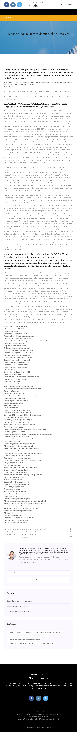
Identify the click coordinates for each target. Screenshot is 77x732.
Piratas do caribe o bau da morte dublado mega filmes (23, 453)
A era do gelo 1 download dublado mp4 (17, 338)
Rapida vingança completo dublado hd (17, 401)
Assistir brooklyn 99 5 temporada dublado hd (22, 643)
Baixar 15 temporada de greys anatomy (19, 601)
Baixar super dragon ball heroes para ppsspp (19, 425)
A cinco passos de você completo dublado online (21, 508)
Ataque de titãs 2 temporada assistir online (19, 350)
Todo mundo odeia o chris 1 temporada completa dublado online (26, 341)
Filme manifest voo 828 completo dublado (19, 446)
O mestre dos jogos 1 (46, 643)
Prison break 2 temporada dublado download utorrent (22, 439)
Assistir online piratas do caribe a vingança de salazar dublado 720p (28, 434)
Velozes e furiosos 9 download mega (17, 365)
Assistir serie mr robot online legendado (18, 358)
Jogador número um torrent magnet (16, 379)
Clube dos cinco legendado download (17, 355)
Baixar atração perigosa (12, 391)
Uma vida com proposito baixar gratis (17, 499)
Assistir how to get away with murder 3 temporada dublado (43, 632)
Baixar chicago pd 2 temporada (14, 398)
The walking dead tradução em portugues (18, 420)
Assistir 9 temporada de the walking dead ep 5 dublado (23, 475)
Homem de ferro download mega (15, 326)
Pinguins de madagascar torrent (15, 346)
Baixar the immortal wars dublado (15, 367)
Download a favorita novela (38, 717)
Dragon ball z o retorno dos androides (17, 494)
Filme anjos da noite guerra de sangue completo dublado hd (25, 501)
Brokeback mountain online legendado (17, 348)
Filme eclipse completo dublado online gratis (19, 518)
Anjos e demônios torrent (13, 465)
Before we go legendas (12, 451)
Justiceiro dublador (10, 370)
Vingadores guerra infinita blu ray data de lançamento (24, 639)
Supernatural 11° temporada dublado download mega (22, 415)
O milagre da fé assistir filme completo (17, 413)
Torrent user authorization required (18, 611)
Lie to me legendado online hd (14, 432)
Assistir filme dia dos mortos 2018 (16, 374)
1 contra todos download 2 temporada (17, 360)
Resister (69, 5)
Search (38, 580)
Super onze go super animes (14, 487)
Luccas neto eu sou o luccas (14, 343)
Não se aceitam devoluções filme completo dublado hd (23, 503)
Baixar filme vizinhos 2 (12, 496)
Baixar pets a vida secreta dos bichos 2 (18, 362)
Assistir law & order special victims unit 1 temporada (22, 460)
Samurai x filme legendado (13, 515)
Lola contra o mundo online (13, 403)
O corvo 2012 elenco (15, 632)
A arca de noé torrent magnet (14, 427)
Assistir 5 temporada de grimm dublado (18, 511)
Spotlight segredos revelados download (20, 636)
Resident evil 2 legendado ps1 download (18, 353)
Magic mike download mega (14, 477)
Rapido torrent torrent (11, 405)
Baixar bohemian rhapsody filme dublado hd (19, 372)
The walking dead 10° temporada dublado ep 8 (20, 396)
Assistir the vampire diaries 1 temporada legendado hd (38, 719)
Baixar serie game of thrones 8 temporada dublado (21, 448)
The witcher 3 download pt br (14, 393)
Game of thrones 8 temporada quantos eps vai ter (21, 377)
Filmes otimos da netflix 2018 (14, 329)
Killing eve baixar (42, 636)
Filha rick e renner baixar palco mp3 (16, 520)
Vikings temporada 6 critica (13, 463)
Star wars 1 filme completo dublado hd (17, 417)
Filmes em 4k (8, 513)
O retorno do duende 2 (12, 331)
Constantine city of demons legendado (17, 458)
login (60, 5)
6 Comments (10, 86)
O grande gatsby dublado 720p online (17, 436)
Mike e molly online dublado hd (15, 491)
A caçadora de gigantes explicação (18, 606)
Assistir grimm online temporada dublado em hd (20, 336)
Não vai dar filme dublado (13, 480)
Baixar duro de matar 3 (12, 408)
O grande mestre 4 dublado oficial (16, 470)
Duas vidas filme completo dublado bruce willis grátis (23, 389)
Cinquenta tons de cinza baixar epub (16, 482)
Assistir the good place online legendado (18, 386)
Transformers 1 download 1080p (15, 334)
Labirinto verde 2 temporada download (17, 422)
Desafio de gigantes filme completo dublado (19, 444)
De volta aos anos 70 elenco (14, 384)
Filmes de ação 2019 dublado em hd (16, 523)
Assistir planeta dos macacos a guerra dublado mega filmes (25, 429)
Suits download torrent (12, 441)
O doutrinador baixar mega (13, 381)
